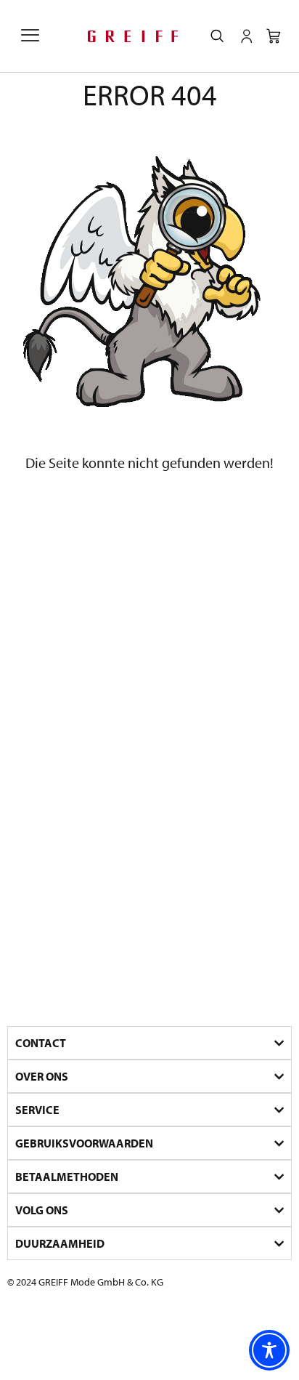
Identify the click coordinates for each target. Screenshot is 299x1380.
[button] (30, 36)
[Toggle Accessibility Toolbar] (269, 1350)
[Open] (247, 36)
